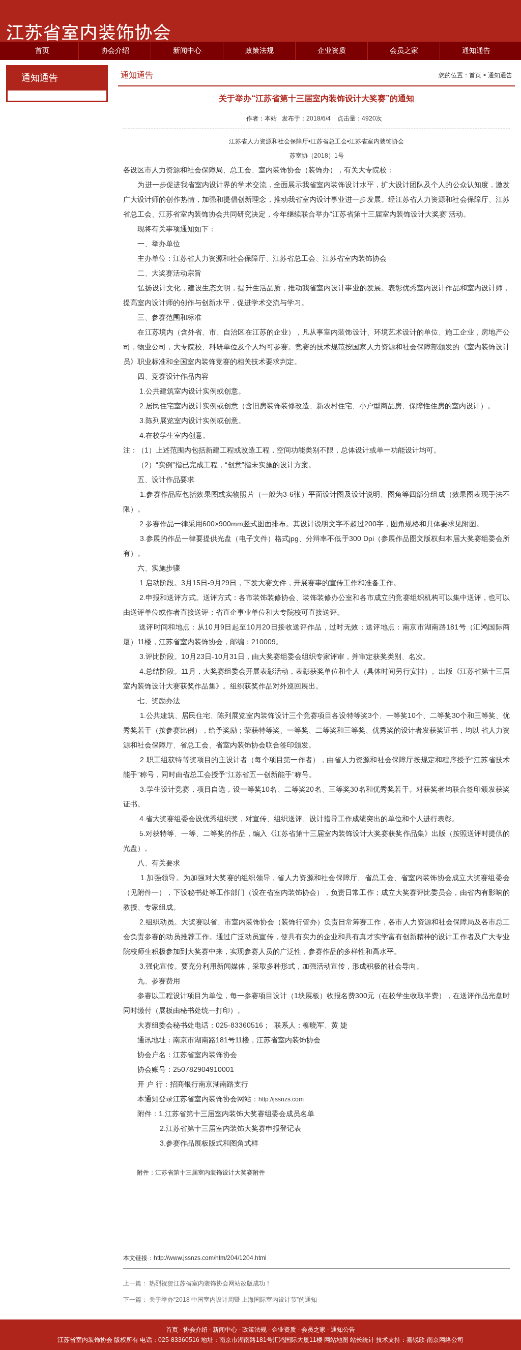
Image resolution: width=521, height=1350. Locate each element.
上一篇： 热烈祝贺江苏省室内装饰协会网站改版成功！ (197, 1283)
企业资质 (331, 50)
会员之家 (404, 50)
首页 (42, 50)
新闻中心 (187, 50)
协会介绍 (115, 50)
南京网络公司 (445, 1339)
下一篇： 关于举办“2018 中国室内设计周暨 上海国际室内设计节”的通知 (220, 1299)
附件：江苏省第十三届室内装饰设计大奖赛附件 (200, 1172)
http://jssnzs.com (281, 1099)
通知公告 (343, 1329)
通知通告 (476, 50)
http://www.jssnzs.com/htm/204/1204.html (210, 1258)
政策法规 (259, 50)
